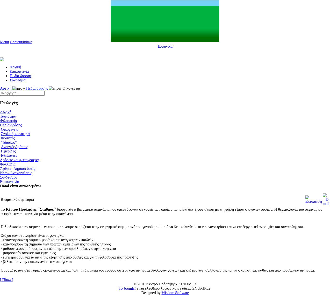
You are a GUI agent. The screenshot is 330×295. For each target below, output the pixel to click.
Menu (4, 42)
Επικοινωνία (19, 71)
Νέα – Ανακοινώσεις (16, 173)
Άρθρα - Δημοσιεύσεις (17, 168)
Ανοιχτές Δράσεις (14, 147)
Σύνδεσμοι (18, 80)
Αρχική (5, 88)
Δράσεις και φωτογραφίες (19, 160)
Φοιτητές (8, 138)
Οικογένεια (9, 129)
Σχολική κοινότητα (15, 134)
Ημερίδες (8, 151)
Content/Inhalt (21, 42)
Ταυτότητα (8, 116)
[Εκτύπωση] (313, 198)
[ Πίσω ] (6, 280)
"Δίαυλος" (9, 142)
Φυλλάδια (7, 164)
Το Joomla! (127, 288)
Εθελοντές (9, 155)
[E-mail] (326, 198)
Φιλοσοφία (8, 121)
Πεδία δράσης (20, 76)
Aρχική (15, 67)
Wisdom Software (175, 293)
